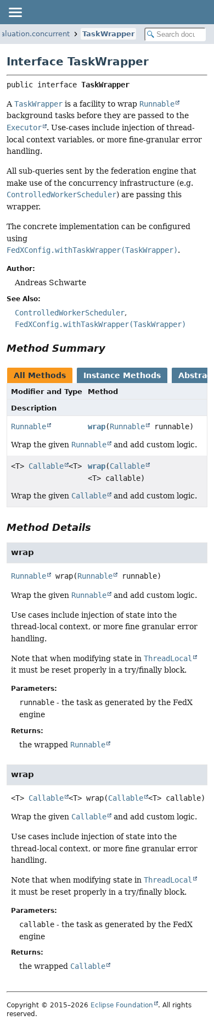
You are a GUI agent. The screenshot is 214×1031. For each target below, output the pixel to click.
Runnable (28, 426)
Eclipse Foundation (122, 1005)
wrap (96, 426)
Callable (46, 466)
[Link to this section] (113, 348)
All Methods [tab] (40, 375)
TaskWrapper (108, 34)
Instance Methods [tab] (122, 375)
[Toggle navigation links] (14, 12)
